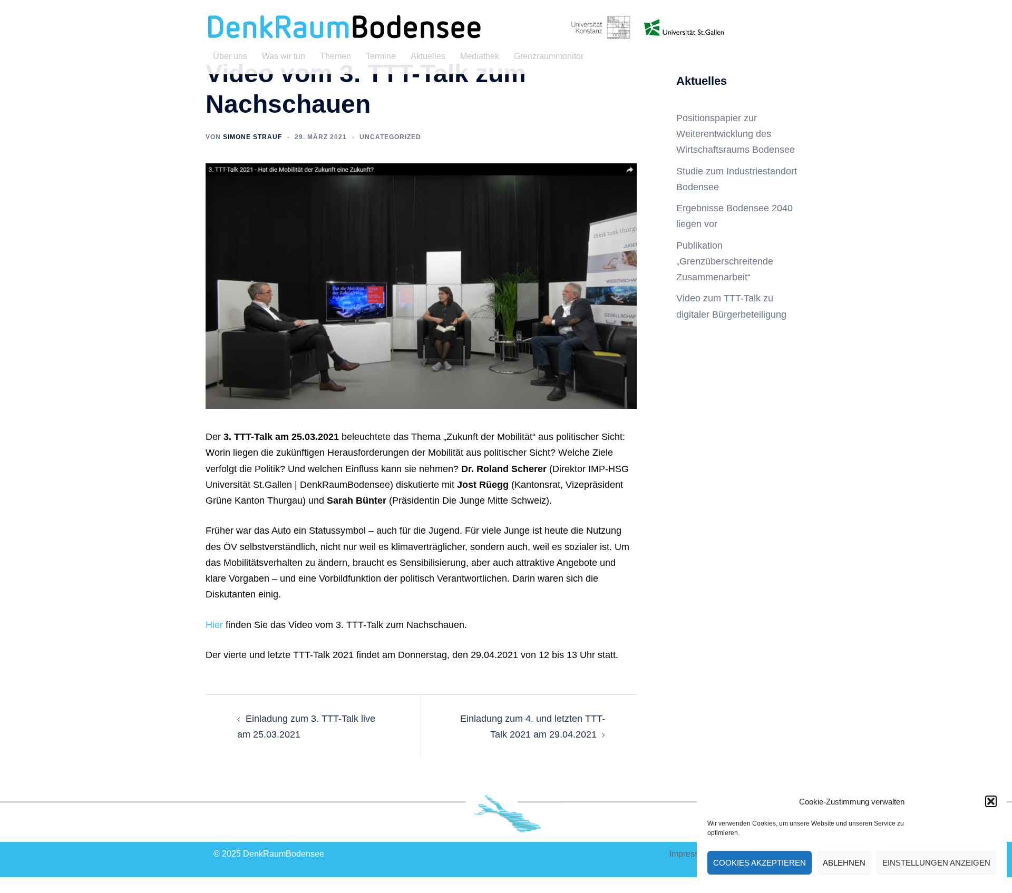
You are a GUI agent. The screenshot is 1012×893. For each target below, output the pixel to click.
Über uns (230, 56)
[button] (991, 801)
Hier (214, 625)
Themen (335, 56)
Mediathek (479, 56)
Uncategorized (390, 137)
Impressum (690, 853)
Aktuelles (428, 56)
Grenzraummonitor (548, 56)
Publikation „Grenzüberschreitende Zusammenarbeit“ (724, 261)
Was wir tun (283, 56)
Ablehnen (844, 862)
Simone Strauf (252, 137)
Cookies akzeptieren (759, 862)
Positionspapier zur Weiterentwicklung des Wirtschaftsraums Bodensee (735, 134)
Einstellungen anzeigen (936, 862)
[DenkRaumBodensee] (344, 27)
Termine (381, 56)
